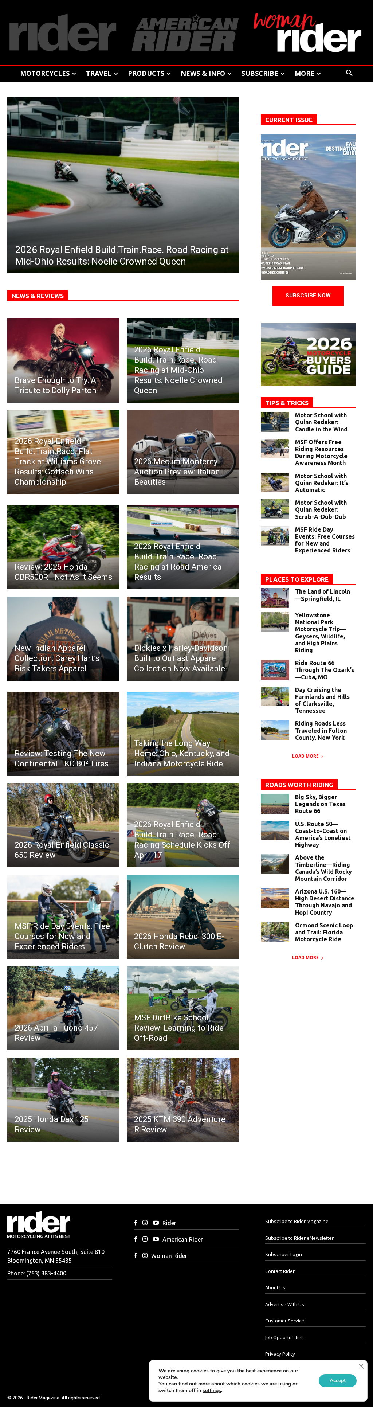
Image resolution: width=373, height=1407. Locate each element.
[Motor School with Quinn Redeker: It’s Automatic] (275, 483)
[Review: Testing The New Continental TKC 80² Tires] (63, 734)
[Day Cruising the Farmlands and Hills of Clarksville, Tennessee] (275, 697)
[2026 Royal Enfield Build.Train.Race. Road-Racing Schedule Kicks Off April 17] (183, 825)
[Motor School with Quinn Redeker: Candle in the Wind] (275, 422)
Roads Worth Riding (299, 784)
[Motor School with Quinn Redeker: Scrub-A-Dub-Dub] (275, 509)
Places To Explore (297, 579)
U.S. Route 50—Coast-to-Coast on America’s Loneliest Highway (323, 834)
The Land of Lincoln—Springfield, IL (322, 595)
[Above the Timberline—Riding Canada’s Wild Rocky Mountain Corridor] (275, 864)
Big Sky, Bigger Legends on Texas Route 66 (320, 804)
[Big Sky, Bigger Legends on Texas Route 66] (275, 804)
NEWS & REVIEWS (38, 295)
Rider (169, 1223)
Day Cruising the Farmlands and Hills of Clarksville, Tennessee (322, 700)
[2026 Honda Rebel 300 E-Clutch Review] (183, 917)
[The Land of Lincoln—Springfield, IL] (275, 598)
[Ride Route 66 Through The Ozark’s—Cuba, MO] (275, 670)
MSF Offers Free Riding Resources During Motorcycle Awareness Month (321, 452)
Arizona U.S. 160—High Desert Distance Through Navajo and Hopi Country (324, 902)
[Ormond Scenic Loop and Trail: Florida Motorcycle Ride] (275, 932)
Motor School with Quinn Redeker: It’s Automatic (321, 483)
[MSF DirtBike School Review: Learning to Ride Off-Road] (183, 1008)
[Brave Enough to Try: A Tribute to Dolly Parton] (63, 360)
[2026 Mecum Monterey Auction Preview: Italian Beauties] (183, 452)
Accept (338, 1380)
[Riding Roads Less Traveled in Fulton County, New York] (275, 730)
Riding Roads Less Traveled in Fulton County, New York (321, 730)
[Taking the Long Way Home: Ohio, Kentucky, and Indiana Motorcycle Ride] (183, 734)
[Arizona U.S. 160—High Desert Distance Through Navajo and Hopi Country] (275, 898)
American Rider (182, 1239)
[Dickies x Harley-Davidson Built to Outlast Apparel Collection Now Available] (183, 639)
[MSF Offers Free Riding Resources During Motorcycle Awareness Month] (275, 449)
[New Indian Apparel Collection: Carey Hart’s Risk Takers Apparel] (63, 639)
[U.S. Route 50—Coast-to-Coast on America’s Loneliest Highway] (275, 831)
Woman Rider (169, 1255)
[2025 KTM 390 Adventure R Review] (183, 1100)
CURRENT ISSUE (289, 119)
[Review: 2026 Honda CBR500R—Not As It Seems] (63, 547)
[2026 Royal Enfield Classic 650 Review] (63, 825)
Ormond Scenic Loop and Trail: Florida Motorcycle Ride (324, 932)
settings (212, 1390)
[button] (349, 73)
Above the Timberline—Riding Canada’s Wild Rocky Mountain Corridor (323, 868)
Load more (305, 756)
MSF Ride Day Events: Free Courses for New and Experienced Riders (325, 540)
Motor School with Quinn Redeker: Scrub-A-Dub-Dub (321, 509)
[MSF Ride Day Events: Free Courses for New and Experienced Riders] (63, 917)
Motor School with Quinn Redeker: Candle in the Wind (321, 422)
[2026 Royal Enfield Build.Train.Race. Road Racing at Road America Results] (183, 547)
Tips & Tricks (287, 402)
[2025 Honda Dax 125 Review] (63, 1100)
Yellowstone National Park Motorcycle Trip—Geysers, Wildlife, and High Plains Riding (320, 632)
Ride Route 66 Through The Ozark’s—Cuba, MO (324, 670)
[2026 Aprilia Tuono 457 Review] (63, 1008)
